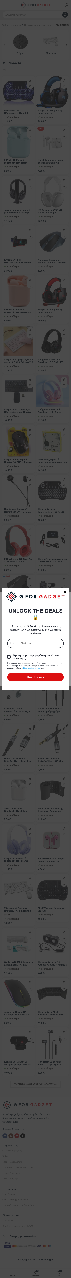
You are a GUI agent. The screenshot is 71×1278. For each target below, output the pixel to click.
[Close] (65, 592)
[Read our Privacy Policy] (62, 663)
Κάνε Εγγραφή (35, 677)
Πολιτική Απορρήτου (31, 668)
